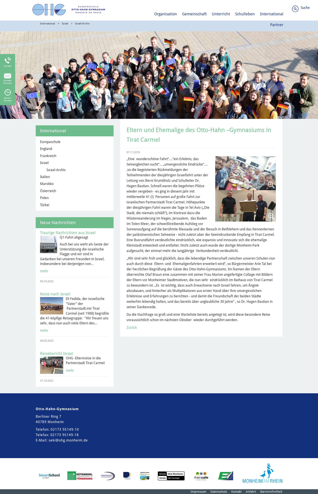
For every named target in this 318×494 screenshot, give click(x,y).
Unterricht (221, 14)
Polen (44, 198)
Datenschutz (218, 491)
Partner (276, 24)
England (46, 149)
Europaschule (50, 142)
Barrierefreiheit (271, 491)
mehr (44, 271)
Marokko (47, 184)
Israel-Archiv (82, 23)
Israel (65, 23)
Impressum (198, 491)
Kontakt (236, 491)
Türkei (44, 205)
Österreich (48, 191)
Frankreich (48, 156)
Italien (45, 177)
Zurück (132, 327)
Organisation (165, 14)
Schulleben (245, 14)
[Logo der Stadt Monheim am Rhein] (262, 473)
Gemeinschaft (194, 14)
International (271, 14)
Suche (305, 8)
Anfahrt (251, 491)
